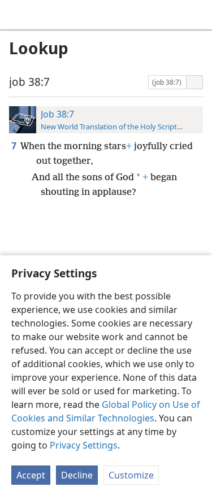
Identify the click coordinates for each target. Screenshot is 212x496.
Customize (131, 475)
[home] (17, 14)
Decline (77, 475)
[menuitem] (17, 14)
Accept (30, 475)
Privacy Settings (84, 445)
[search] (198, 15)
